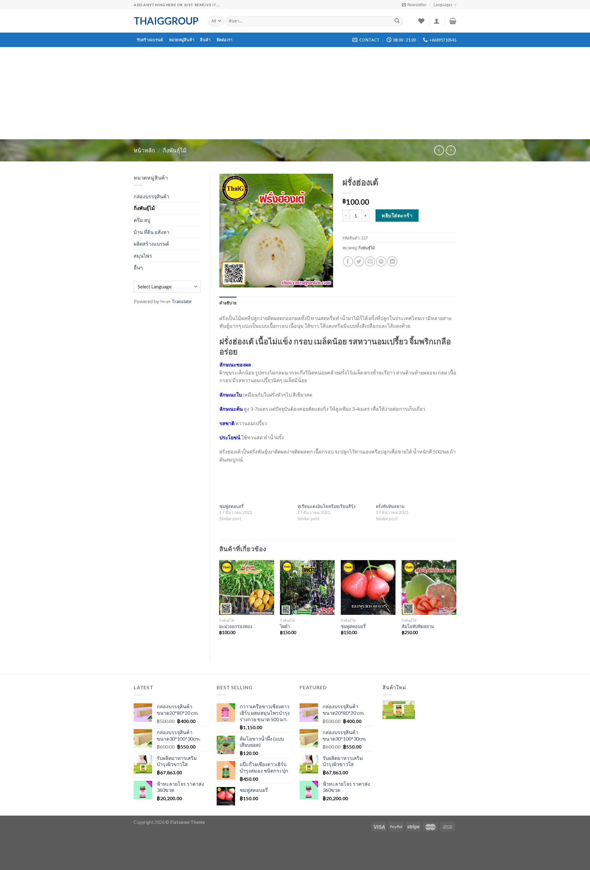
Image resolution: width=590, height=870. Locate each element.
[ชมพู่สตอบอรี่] (368, 587)
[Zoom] (227, 280)
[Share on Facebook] (348, 261)
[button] (398, 714)
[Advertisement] (295, 93)
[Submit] (397, 21)
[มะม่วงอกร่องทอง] (246, 587)
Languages (443, 4)
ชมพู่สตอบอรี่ (231, 506)
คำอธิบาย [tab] (228, 302)
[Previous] (219, 606)
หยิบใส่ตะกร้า (397, 215)
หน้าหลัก (144, 150)
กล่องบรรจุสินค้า (151, 196)
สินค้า (205, 39)
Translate (181, 301)
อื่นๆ (138, 267)
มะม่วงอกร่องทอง (235, 626)
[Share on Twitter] (359, 261)
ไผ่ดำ (285, 626)
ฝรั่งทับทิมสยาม (390, 506)
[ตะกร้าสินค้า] (452, 21)
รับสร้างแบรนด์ (150, 39)
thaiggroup (166, 21)
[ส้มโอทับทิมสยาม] (429, 587)
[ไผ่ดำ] (307, 587)
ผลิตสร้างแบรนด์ (151, 244)
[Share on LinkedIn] (392, 261)
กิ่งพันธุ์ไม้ (175, 150)
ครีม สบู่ (142, 220)
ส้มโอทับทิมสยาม (418, 626)
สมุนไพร (143, 256)
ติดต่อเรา (225, 39)
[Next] (456, 606)
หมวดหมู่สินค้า (182, 39)
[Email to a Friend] (370, 261)
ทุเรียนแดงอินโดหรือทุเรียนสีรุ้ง (326, 506)
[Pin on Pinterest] (381, 261)
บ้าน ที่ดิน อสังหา (151, 232)
